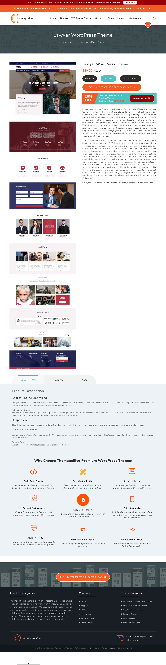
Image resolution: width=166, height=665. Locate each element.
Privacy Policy (87, 622)
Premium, (122, 182)
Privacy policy (94, 648)
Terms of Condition (89, 618)
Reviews (58, 379)
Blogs (83, 601)
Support (84, 605)
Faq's (84, 379)
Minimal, (114, 182)
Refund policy (80, 648)
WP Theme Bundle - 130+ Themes (137, 601)
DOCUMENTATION (130, 78)
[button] (148, 18)
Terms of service (108, 648)
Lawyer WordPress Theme (91, 42)
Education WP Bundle (132, 622)
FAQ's (83, 610)
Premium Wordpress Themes (135, 605)
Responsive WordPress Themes (141, 182)
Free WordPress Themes (133, 610)
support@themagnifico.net (139, 636)
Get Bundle (130, 2)
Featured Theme (130, 614)
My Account (86, 614)
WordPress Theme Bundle (24, 445)
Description (28, 379)
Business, (98, 182)
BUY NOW (89, 78)
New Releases (129, 618)
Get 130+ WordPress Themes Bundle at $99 (112, 87)
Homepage (66, 42)
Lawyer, (106, 182)
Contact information (126, 648)
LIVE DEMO (108, 78)
